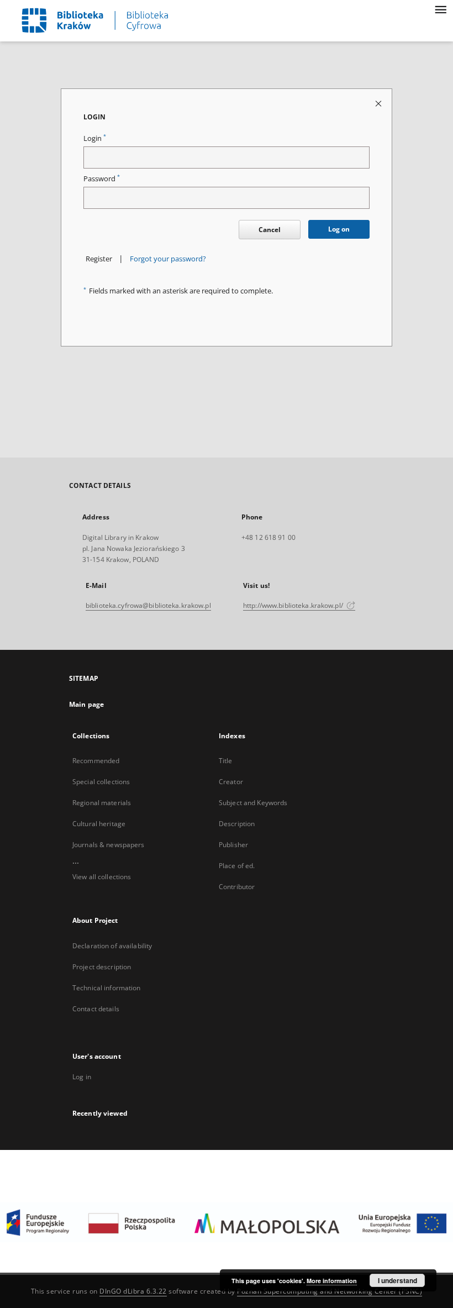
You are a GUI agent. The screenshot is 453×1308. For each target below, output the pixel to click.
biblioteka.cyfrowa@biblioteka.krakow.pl (148, 605)
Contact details (95, 1008)
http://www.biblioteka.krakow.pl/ (294, 605)
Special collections (101, 781)
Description (237, 823)
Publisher (233, 844)
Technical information (106, 987)
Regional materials (101, 802)
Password (101, 178)
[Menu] (440, 9)
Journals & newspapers (108, 844)
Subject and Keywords (253, 802)
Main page (86, 704)
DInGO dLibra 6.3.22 (133, 1291)
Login (94, 138)
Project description (101, 966)
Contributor (237, 886)
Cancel (270, 229)
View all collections (101, 876)
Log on (339, 229)
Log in (81, 1076)
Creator (231, 781)
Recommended (95, 760)
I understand (397, 1280)
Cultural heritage (98, 823)
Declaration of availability (112, 945)
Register (99, 259)
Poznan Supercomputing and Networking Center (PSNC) (329, 1291)
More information (332, 1281)
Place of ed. (237, 865)
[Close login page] (379, 103)
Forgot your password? (168, 259)
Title (226, 760)
